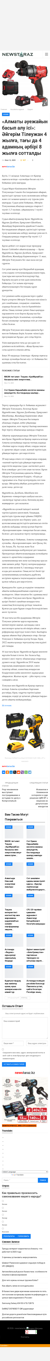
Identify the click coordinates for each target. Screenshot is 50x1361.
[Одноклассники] (7, 772)
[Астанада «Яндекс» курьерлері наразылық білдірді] (14, 940)
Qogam (5, 114)
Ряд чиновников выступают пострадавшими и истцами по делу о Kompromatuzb (11, 795)
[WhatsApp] (26, 772)
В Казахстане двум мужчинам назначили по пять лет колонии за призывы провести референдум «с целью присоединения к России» (25, 1294)
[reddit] (18, 772)
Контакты (25, 1337)
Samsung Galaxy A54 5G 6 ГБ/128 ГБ (18, 1303)
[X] (14, 772)
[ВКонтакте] (3, 772)
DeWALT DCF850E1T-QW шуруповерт (18, 1309)
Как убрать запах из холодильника (18, 1286)
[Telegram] (29, 772)
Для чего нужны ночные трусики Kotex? (20, 1280)
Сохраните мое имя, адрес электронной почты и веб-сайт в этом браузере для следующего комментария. (24, 1056)
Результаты (9, 1236)
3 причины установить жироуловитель (19, 1257)
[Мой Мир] (11, 772)
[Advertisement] (25, 25)
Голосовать (23, 1236)
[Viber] (22, 772)
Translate (19, 1175)
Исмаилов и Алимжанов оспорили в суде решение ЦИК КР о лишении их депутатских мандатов (39, 798)
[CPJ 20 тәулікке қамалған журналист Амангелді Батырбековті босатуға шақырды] (36, 900)
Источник (6, 705)
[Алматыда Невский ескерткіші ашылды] (14, 868)
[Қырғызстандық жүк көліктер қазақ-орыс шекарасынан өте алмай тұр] (14, 971)
